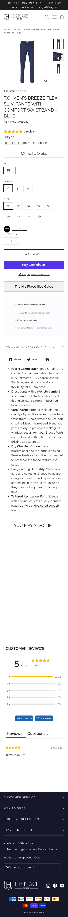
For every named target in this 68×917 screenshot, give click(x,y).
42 (18, 216)
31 (18, 188)
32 (18, 205)
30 (8, 205)
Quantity (11, 234)
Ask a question (24, 718)
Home (7, 29)
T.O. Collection (16, 91)
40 (8, 216)
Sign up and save (19, 842)
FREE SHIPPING (13, 143)
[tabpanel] (34, 763)
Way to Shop (15, 808)
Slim (9, 170)
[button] (34, 229)
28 (8, 188)
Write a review (44, 718)
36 (38, 205)
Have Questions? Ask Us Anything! (30, 347)
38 (48, 205)
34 (27, 188)
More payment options (34, 274)
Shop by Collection (21, 819)
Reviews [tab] (15, 733)
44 (28, 216)
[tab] (37, 734)
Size (7, 199)
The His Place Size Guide (34, 286)
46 (39, 216)
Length (9, 181)
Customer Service (20, 797)
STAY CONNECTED (18, 830)
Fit (6, 163)
